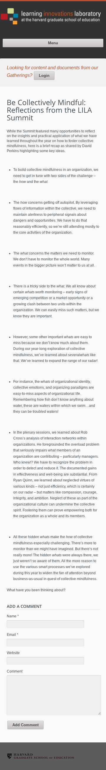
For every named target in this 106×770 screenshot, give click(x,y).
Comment (14, 671)
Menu (53, 43)
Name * (13, 616)
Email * (12, 635)
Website (13, 653)
